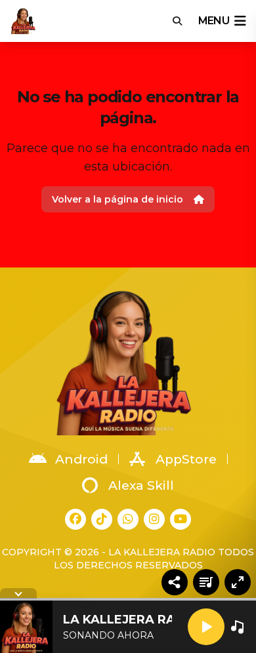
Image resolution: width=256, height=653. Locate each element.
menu (213, 20)
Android (81, 459)
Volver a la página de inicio (117, 199)
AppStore (186, 459)
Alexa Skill (141, 485)
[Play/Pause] (206, 626)
